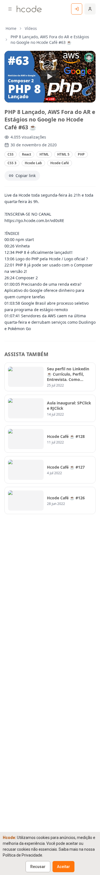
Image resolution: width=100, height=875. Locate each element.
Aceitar (63, 866)
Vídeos (31, 28)
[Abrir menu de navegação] (10, 9)
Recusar (38, 866)
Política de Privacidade (22, 855)
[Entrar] (76, 9)
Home (11, 28)
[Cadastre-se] (90, 9)
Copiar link (26, 175)
